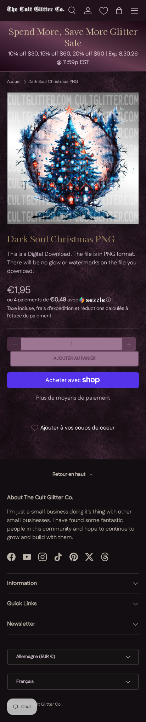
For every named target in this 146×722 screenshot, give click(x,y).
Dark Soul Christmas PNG (53, 82)
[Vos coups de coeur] (103, 11)
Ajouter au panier (75, 358)
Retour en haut (69, 474)
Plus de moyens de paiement (73, 398)
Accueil (14, 82)
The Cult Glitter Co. (42, 704)
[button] (119, 11)
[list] (73, 158)
